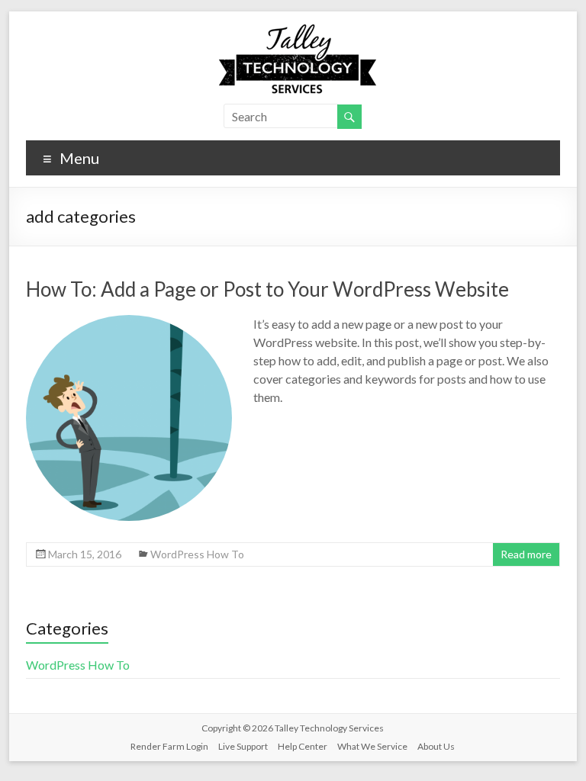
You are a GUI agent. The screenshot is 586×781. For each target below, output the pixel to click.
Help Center (302, 746)
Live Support (243, 746)
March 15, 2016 (84, 554)
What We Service (372, 746)
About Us (436, 746)
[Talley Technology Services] (293, 30)
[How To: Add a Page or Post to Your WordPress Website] (129, 322)
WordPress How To (197, 554)
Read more (526, 554)
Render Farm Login (169, 746)
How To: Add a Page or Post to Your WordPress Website (267, 289)
